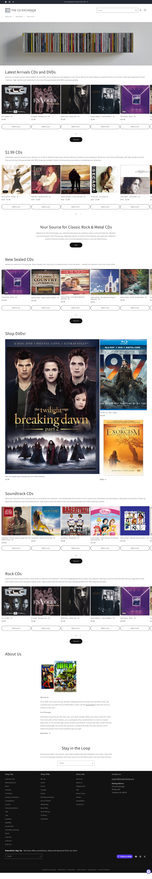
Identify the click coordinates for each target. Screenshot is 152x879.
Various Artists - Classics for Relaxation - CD (133, 297)
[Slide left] (71, 134)
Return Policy (80, 793)
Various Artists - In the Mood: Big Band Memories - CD (72, 298)
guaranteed (90, 705)
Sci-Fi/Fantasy (45, 812)
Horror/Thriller (46, 801)
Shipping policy (92, 869)
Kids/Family (45, 804)
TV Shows (44, 815)
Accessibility (80, 801)
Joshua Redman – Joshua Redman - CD (102, 116)
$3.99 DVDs (44, 819)
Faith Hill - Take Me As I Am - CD (41, 197)
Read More (44, 733)
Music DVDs (44, 808)
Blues (7, 786)
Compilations (9, 801)
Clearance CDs (10, 779)
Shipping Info (80, 786)
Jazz (6, 815)
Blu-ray (43, 779)
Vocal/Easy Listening (12, 830)
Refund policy (61, 869)
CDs (76, 245)
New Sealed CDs (10, 783)
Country (8, 804)
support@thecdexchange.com (123, 779)
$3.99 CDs (8, 844)
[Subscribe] (92, 763)
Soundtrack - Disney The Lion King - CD (43, 538)
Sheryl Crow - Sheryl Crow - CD (70, 116)
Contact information (104, 869)
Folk (6, 812)
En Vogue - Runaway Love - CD (40, 116)
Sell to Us (79, 779)
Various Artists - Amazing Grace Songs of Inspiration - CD (103, 298)
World (7, 833)
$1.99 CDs (8, 837)
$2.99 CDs (8, 841)
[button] (9, 16)
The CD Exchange (51, 869)
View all (76, 140)
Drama (43, 793)
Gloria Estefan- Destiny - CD (10, 197)
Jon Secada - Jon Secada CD (99, 197)
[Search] (136, 10)
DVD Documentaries (47, 797)
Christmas (8, 793)
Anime (43, 786)
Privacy (78, 797)
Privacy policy (71, 869)
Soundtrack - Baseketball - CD (70, 538)
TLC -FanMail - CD (7, 116)
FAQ (77, 790)
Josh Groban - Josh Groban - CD (130, 197)
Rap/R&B (8, 823)
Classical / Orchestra (12, 797)
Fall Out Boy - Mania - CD (128, 116)
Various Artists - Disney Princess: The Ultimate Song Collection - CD (104, 539)
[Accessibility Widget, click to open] (148, 871)
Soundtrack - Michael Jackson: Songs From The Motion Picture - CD (16, 539)
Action (43, 783)
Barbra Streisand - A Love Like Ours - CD (73, 197)
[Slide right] (80, 134)
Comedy (43, 790)
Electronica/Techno (11, 808)
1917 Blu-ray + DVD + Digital (108, 413)
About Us (79, 783)
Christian (8, 790)
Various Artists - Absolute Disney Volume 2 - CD (134, 538)
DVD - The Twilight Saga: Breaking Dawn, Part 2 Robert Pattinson (25, 476)
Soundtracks (9, 826)
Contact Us (80, 804)
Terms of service (81, 869)
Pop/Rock (8, 819)
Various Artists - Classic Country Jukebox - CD (45, 298)
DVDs (102, 479)
